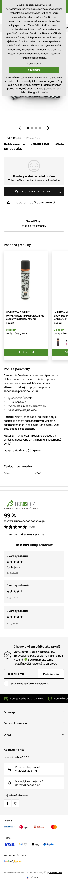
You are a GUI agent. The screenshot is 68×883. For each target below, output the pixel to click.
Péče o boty (33, 138)
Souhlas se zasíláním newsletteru (30, 683)
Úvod (7, 138)
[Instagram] (15, 803)
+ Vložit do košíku (25, 352)
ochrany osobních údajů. (34, 57)
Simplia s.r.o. (55, 872)
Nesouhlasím (34, 63)
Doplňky (18, 138)
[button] (20, 128)
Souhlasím (34, 69)
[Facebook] (7, 803)
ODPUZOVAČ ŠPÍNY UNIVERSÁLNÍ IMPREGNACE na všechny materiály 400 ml (25, 315)
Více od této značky (34, 226)
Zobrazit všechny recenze (26, 534)
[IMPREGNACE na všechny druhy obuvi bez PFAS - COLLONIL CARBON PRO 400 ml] (58, 342)
